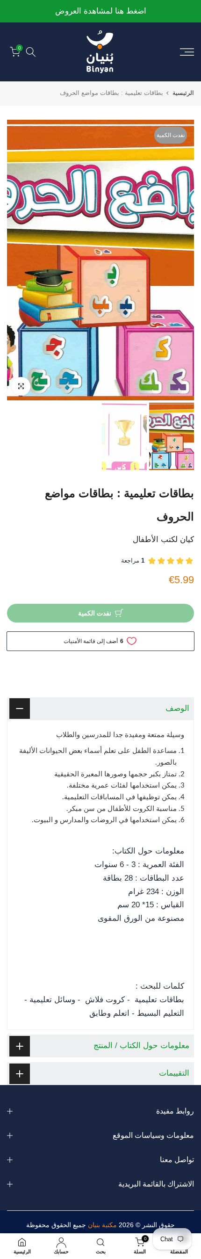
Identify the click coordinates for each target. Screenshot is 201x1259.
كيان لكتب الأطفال (163, 539)
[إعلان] (100, 11)
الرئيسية (183, 93)
